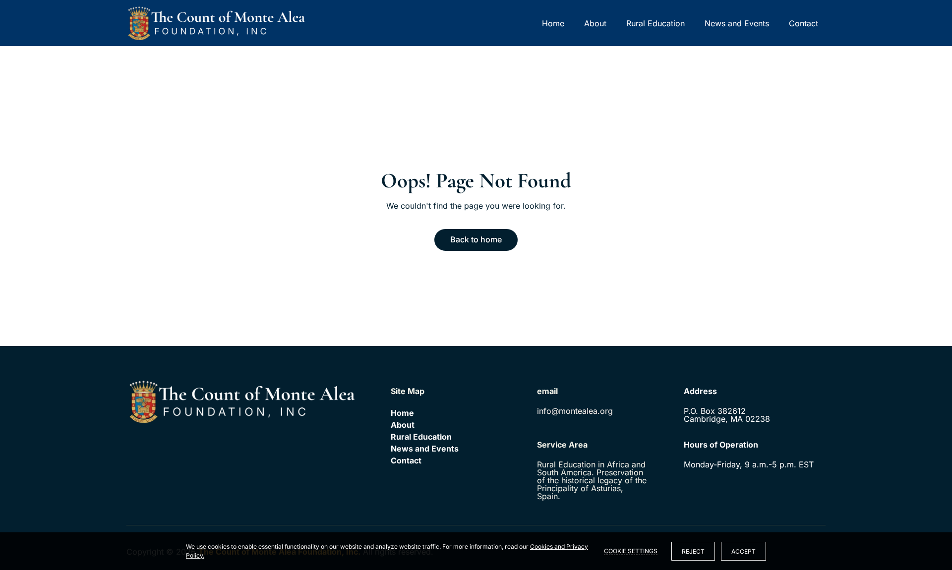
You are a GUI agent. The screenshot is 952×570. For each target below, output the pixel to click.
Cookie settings (630, 551)
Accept (743, 551)
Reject (693, 551)
